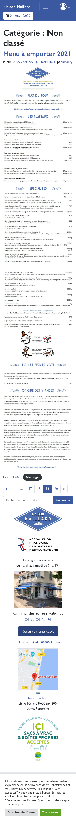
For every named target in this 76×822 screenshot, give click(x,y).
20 (56, 489)
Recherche (62, 500)
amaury (67, 62)
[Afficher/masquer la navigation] (45, 7)
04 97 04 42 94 (38, 619)
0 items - (20, 16)
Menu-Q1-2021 (12, 477)
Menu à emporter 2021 (37, 54)
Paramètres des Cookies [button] (21, 812)
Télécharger (32, 477)
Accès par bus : (38, 698)
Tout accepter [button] (50, 812)
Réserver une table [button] (38, 631)
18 (39, 489)
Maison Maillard (16, 6)
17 (30, 489)
